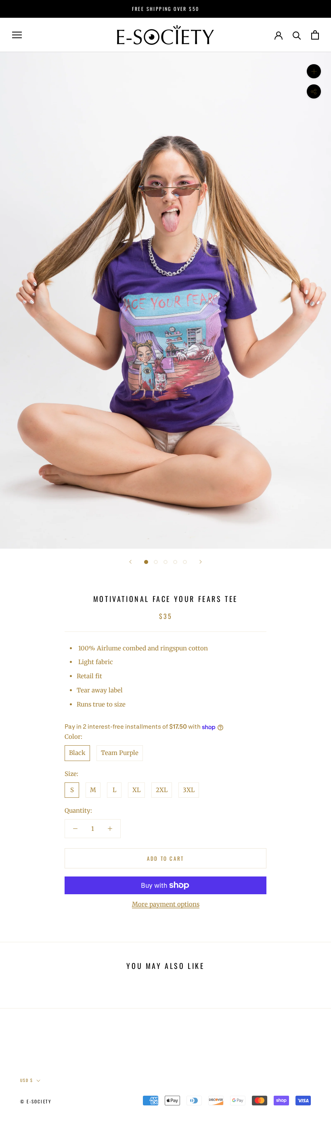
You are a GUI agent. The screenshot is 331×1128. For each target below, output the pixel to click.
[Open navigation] (17, 34)
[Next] (200, 562)
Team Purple (119, 753)
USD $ (26, 1080)
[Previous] (130, 562)
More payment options (165, 904)
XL (136, 790)
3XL (189, 790)
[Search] (297, 35)
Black (77, 753)
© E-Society (35, 1101)
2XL (162, 790)
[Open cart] (315, 35)
